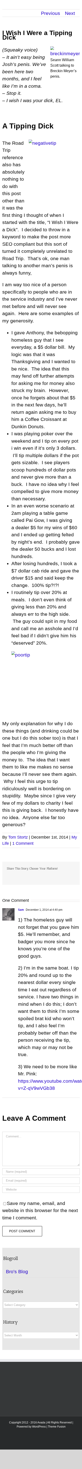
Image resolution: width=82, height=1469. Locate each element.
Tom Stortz (18, 837)
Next (70, 13)
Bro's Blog (17, 1271)
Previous (50, 13)
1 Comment (22, 843)
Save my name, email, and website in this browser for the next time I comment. (40, 1210)
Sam (21, 909)
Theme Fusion (57, 1426)
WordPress (39, 1426)
